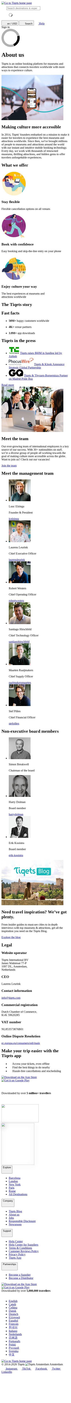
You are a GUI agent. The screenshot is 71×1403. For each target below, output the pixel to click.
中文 (12, 1354)
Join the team (9, 465)
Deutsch (13, 1314)
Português (14, 1341)
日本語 (13, 1337)
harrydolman (16, 814)
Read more (7, 384)
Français (13, 1323)
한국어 (13, 1327)
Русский (14, 1347)
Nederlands (15, 1334)
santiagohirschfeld (19, 641)
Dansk (12, 1310)
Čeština (13, 1307)
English (13, 1301)
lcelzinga (14, 518)
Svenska (13, 1351)
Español (13, 1320)
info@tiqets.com (10, 997)
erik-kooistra (16, 855)
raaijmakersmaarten (20, 682)
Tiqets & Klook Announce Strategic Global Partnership (36, 366)
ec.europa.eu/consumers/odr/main (20, 1043)
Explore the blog (11, 937)
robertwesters (16, 600)
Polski (12, 1344)
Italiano (13, 1330)
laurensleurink (17, 559)
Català (12, 1304)
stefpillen (14, 723)
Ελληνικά (14, 1317)
